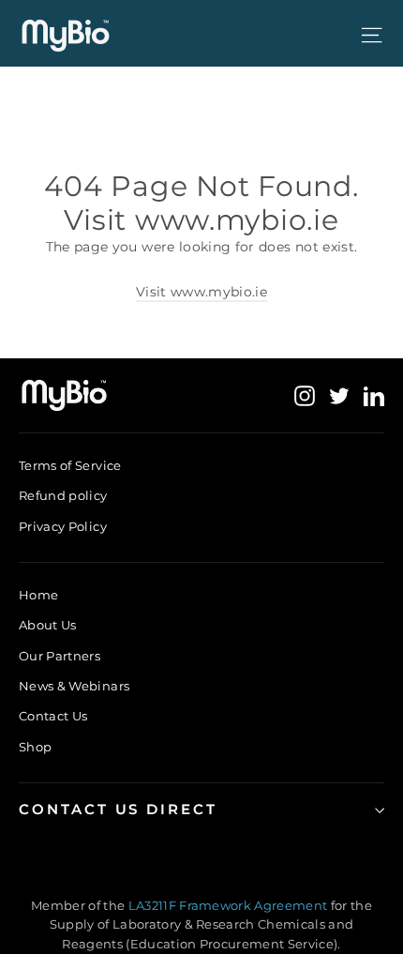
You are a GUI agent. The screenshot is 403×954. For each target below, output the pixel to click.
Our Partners (59, 655)
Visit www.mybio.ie (201, 291)
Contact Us (53, 715)
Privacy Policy (63, 526)
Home (38, 594)
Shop (35, 746)
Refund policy (63, 495)
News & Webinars (74, 685)
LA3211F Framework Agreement (229, 905)
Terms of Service (70, 465)
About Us (48, 624)
